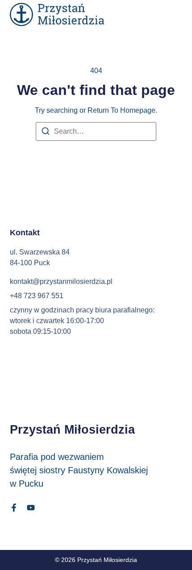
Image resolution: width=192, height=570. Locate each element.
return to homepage (121, 110)
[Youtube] (31, 508)
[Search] (45, 132)
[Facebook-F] (14, 508)
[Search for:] (96, 131)
